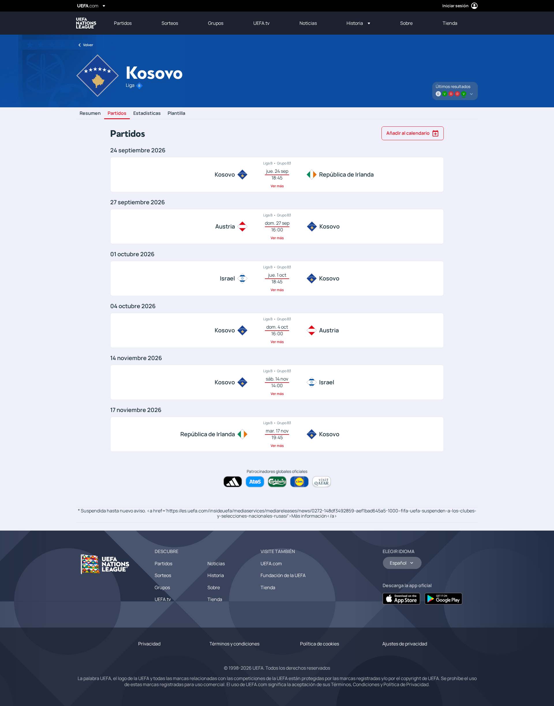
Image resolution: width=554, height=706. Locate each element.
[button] (358, 23)
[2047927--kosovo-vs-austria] (277, 330)
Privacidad (149, 644)
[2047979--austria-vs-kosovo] (277, 226)
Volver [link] (88, 44)
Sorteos (163, 575)
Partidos (117, 113)
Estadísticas (147, 113)
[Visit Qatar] (321, 481)
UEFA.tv (163, 599)
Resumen (90, 113)
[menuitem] (130, 23)
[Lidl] (299, 481)
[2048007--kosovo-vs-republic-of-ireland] (277, 174)
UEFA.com (271, 563)
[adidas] (232, 481)
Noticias (216, 563)
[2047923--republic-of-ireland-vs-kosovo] (277, 434)
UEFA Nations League (86, 23)
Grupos (162, 587)
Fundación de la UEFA (283, 575)
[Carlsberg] (277, 481)
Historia (215, 575)
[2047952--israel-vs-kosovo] (277, 278)
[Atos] (255, 481)
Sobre (213, 587)
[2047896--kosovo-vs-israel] (277, 382)
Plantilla (176, 113)
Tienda (214, 599)
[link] (122, 23)
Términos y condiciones (234, 644)
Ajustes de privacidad (404, 644)
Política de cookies (319, 644)
